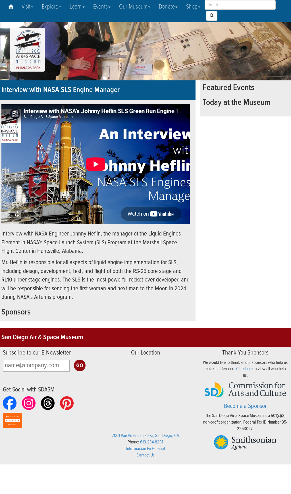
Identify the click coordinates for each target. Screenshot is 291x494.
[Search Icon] (211, 16)
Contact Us (145, 455)
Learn (76, 7)
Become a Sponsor (245, 406)
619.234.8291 (151, 442)
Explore (50, 7)
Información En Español (145, 449)
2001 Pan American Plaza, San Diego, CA (145, 436)
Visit (26, 7)
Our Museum (133, 7)
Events (100, 7)
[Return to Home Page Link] (10, 7)
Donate (167, 7)
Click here (244, 369)
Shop (192, 7)
